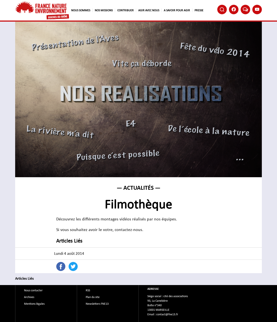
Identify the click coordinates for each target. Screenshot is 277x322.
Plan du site (93, 297)
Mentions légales (34, 304)
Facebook (233, 9)
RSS (88, 290)
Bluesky (245, 9)
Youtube (257, 9)
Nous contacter (33, 290)
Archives (29, 297)
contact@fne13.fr (167, 314)
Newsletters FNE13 (97, 304)
